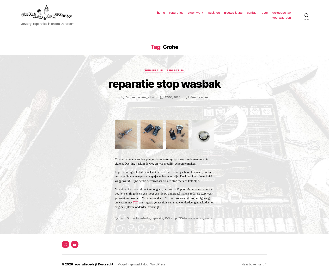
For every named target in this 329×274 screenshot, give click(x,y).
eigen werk (195, 12)
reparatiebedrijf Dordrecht (93, 264)
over (265, 12)
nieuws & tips (233, 12)
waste (208, 218)
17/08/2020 (172, 97)
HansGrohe (143, 218)
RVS (167, 218)
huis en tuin (154, 70)
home (161, 12)
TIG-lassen (185, 218)
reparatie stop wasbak (164, 83)
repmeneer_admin (143, 97)
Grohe (131, 218)
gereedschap (281, 12)
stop (174, 218)
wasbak (198, 218)
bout (122, 218)
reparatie (157, 218)
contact (252, 12)
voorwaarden (281, 17)
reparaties (176, 12)
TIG (135, 202)
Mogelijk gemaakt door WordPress (141, 264)
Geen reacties (199, 97)
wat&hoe (214, 12)
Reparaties (175, 70)
